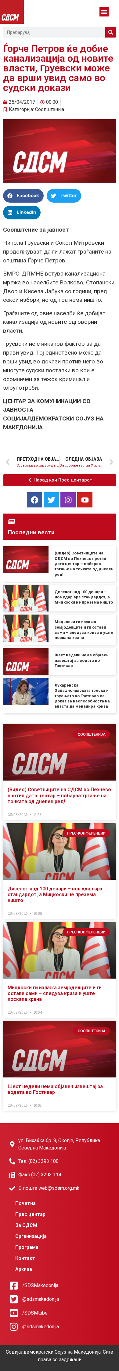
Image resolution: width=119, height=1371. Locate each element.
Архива (23, 1269)
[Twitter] (51, 499)
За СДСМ (26, 1225)
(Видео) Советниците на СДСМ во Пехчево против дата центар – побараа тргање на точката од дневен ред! (84, 563)
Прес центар (30, 1214)
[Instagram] (68, 499)
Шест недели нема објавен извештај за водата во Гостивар (82, 660)
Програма (26, 1247)
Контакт (25, 1258)
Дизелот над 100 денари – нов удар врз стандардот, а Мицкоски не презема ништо (84, 597)
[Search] (110, 32)
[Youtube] (84, 499)
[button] (104, 11)
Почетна (25, 1203)
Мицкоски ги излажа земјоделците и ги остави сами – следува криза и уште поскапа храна (55, 993)
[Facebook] (34, 499)
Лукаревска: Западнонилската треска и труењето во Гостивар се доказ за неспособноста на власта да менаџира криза (82, 696)
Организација (31, 1236)
